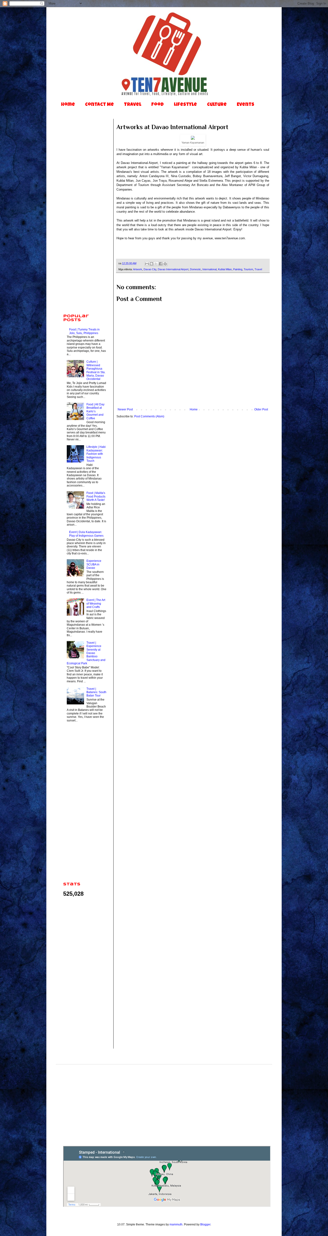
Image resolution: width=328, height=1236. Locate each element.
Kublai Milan (225, 269)
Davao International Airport (173, 269)
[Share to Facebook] (160, 263)
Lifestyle (185, 104)
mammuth (176, 1224)
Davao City (150, 269)
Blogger (205, 1224)
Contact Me (99, 104)
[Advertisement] (84, 235)
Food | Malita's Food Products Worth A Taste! (95, 496)
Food (157, 104)
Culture (217, 104)
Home (68, 104)
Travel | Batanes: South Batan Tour (96, 692)
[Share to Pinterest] (165, 263)
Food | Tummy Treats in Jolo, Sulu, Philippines (84, 331)
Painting (237, 269)
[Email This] (147, 263)
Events (245, 104)
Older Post (261, 409)
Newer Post (125, 409)
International (209, 269)
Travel (132, 104)
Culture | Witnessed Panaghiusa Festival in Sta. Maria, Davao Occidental (95, 370)
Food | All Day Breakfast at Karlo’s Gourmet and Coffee (95, 411)
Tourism (248, 269)
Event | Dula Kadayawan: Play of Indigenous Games (86, 533)
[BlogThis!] (151, 263)
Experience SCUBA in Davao (93, 564)
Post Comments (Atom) (149, 416)
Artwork (137, 269)
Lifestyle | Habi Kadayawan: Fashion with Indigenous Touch (96, 453)
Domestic (195, 269)
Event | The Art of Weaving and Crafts (95, 603)
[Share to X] (156, 263)
